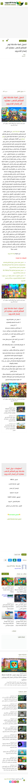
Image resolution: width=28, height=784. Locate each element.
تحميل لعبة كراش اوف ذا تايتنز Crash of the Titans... (8, 589)
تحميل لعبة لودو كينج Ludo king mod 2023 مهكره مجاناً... (8, 606)
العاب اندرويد (22, 40)
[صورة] (22, 698)
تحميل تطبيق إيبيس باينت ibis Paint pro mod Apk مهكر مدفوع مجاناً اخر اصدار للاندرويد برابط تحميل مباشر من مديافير (9, 730)
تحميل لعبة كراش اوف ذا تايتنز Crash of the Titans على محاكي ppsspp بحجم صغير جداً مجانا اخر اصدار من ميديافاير (9, 760)
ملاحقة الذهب (16, 131)
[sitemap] (18, 782)
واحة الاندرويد (11, 253)
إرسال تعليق (21, 637)
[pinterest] (15, 782)
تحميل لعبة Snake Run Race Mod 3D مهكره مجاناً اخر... (8, 623)
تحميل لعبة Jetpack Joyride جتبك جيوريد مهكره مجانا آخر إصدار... (9, 410)
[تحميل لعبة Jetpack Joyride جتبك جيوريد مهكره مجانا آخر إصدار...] (21, 409)
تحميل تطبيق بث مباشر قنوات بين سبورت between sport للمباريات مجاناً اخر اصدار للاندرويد (13, 278)
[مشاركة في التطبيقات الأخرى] (5, 560)
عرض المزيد (5, 573)
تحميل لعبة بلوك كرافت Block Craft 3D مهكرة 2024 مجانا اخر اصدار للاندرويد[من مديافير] (14, 677)
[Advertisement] (14, 23)
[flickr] (13, 782)
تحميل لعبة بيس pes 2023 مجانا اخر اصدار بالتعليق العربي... (21, 606)
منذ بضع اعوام (11, 407)
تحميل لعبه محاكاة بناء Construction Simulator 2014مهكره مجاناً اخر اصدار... (9, 427)
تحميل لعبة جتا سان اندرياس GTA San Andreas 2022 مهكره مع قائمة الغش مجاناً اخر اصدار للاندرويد (9, 737)
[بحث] (2, 3)
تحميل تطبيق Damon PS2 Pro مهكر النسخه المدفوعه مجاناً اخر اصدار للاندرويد (9, 745)
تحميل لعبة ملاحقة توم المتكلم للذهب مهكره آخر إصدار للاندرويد (9, 419)
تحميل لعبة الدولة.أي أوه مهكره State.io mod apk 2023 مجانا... (20, 623)
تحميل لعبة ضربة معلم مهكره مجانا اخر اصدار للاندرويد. (10, 752)
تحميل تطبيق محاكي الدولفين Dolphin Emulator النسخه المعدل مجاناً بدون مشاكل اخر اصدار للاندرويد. (10, 722)
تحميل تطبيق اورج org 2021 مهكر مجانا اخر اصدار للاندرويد (10, 713)
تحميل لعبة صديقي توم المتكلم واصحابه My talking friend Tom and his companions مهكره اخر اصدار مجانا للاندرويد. (13, 265)
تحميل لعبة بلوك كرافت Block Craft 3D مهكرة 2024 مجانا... (20, 589)
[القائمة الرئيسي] (26, 3)
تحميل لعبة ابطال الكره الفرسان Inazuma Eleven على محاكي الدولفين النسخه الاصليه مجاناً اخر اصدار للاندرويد (9, 707)
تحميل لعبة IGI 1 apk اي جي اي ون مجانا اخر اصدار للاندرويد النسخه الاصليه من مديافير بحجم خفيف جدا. (9, 699)
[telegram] (10, 782)
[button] (19, 560)
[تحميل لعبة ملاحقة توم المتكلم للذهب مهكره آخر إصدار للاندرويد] (21, 418)
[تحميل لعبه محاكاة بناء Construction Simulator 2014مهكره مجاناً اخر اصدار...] (21, 426)
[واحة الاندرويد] (14, 3)
